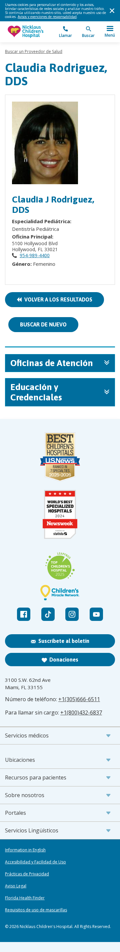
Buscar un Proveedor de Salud (33, 51)
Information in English (25, 850)
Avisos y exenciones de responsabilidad (47, 16)
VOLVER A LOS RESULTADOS (57, 299)
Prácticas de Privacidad (27, 874)
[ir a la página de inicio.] (32, 31)
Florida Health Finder (25, 898)
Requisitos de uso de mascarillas (36, 910)
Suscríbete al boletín (63, 641)
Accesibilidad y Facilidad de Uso (35, 862)
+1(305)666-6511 (79, 699)
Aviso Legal (15, 886)
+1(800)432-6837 (81, 712)
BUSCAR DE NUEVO (43, 324)
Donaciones (63, 660)
